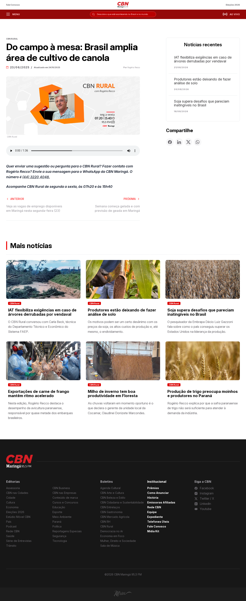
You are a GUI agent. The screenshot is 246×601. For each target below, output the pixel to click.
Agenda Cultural (110, 488)
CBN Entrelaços (110, 507)
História (152, 497)
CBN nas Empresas (64, 492)
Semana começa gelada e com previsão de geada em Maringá (117, 208)
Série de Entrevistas (19, 540)
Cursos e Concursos (65, 502)
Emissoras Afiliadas (161, 502)
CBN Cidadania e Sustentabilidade (122, 502)
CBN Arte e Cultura (112, 492)
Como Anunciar (158, 492)
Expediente (155, 516)
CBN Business (61, 488)
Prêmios (153, 488)
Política (57, 526)
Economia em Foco (112, 536)
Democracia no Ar (111, 531)
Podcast (11, 526)
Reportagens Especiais (67, 531)
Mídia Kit (153, 531)
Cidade (10, 497)
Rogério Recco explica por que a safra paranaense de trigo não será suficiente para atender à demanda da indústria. (202, 408)
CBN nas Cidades (17, 492)
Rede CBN (12, 531)
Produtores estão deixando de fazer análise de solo (202, 81)
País (8, 521)
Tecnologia (59, 540)
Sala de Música (110, 545)
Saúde (10, 536)
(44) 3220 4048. (36, 177)
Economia (12, 507)
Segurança (59, 536)
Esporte (57, 512)
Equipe (152, 512)
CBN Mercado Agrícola (114, 516)
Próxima (130, 198)
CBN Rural (15, 303)
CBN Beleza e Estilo (112, 497)
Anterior (17, 198)
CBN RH (105, 521)
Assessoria (13, 488)
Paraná (56, 521)
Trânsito (11, 545)
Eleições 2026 (233, 5)
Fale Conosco (13, 5)
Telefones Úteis (158, 521)
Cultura (10, 502)
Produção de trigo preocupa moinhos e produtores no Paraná (202, 393)
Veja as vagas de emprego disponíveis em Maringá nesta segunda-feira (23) (34, 208)
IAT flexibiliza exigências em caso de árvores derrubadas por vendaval (203, 59)
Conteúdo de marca (65, 497)
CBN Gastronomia (111, 512)
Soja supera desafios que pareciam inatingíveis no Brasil (201, 103)
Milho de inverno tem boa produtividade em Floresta (113, 393)
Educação (58, 507)
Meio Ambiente (61, 516)
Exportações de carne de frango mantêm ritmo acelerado (38, 393)
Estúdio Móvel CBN (18, 516)
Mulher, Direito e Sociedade (118, 540)
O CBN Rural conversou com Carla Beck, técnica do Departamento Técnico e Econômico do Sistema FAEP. (42, 327)
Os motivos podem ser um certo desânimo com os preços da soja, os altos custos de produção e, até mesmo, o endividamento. (123, 327)
